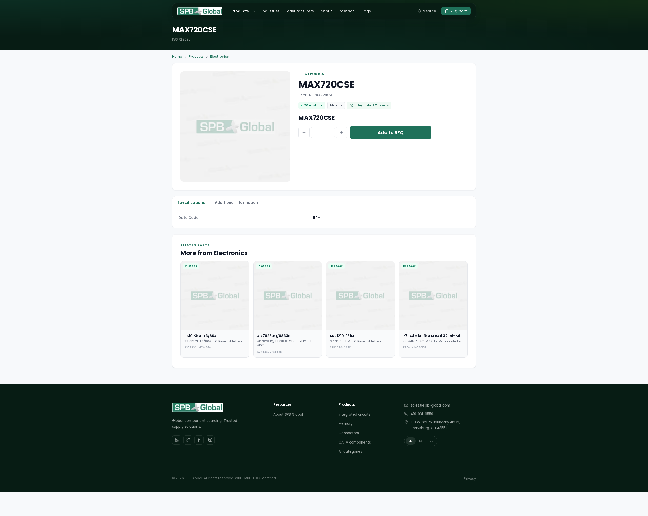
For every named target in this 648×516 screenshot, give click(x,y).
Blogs (365, 11)
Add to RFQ (391, 132)
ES (421, 441)
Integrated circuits (354, 414)
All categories (350, 451)
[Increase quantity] (341, 132)
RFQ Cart (458, 11)
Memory (346, 423)
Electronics (219, 56)
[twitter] (187, 440)
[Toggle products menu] (255, 11)
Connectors (349, 433)
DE (431, 441)
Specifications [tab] (191, 202)
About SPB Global (288, 414)
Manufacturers (300, 11)
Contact (346, 11)
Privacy (470, 478)
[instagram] (210, 440)
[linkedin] (176, 440)
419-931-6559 (422, 414)
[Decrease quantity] (304, 132)
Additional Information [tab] (236, 202)
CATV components (355, 442)
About (326, 11)
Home (177, 56)
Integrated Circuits (371, 105)
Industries (270, 11)
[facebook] (199, 440)
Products (240, 11)
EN (411, 441)
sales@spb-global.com (430, 405)
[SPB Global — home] (199, 11)
